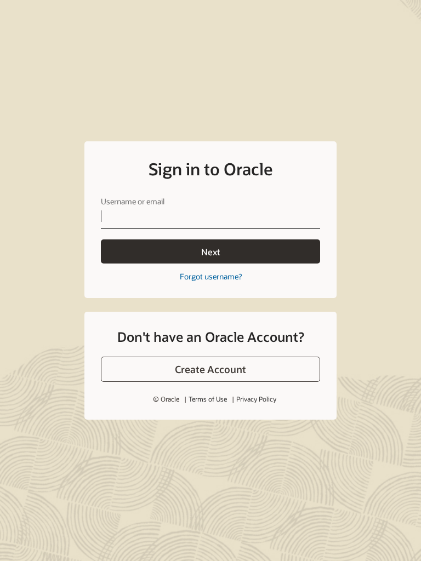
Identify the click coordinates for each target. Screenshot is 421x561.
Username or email (132, 201)
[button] (210, 369)
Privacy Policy (256, 398)
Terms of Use (208, 398)
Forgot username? (211, 276)
